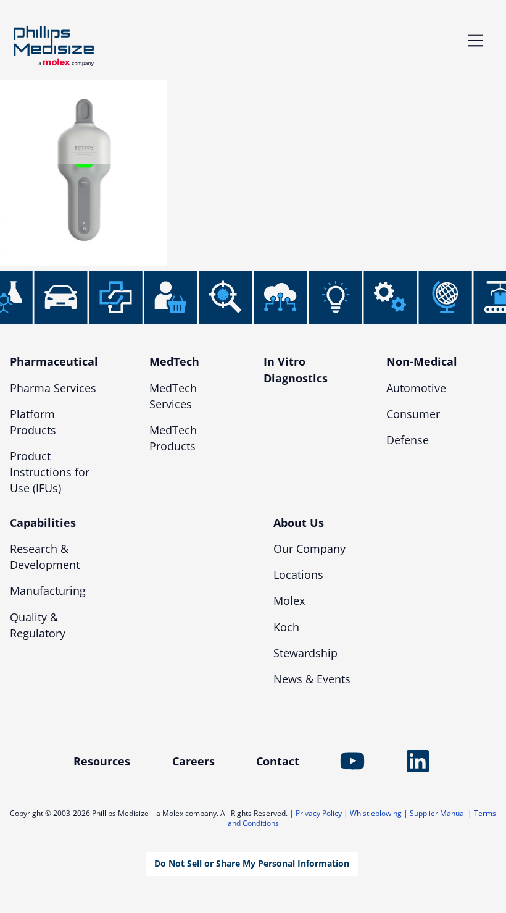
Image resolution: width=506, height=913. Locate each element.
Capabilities (43, 522)
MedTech (174, 361)
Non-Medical (421, 361)
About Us (298, 522)
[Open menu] (475, 40)
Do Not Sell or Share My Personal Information (251, 863)
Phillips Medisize (54, 46)
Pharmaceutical (54, 361)
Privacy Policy (319, 813)
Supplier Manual (438, 813)
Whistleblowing (376, 813)
